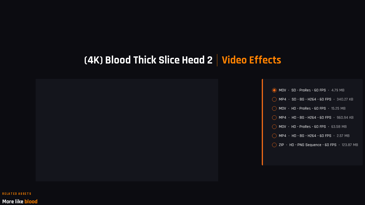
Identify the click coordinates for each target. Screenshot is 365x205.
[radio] (274, 90)
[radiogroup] (315, 117)
